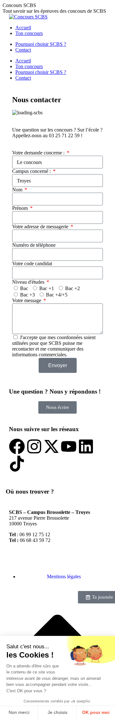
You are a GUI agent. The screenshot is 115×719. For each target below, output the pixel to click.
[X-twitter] (51, 446)
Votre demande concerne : (39, 152)
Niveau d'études (29, 282)
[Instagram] (34, 446)
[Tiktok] (17, 464)
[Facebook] (17, 446)
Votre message (27, 300)
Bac (24, 288)
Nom (18, 189)
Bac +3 (27, 294)
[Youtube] (69, 446)
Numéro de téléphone (34, 245)
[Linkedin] (86, 446)
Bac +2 (72, 288)
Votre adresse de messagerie (41, 226)
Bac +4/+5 (56, 294)
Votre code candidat (32, 263)
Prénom (20, 208)
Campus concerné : (32, 171)
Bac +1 (46, 288)
